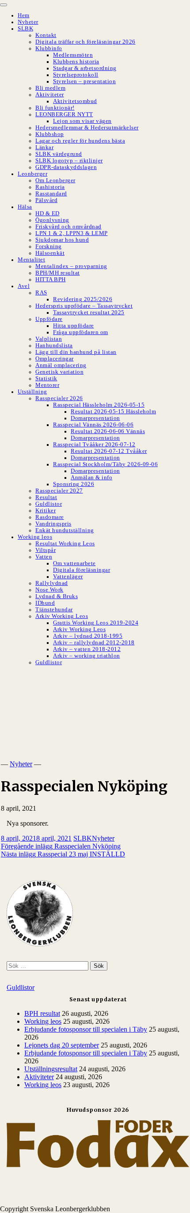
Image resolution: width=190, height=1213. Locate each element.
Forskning (48, 246)
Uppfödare (49, 319)
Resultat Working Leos (65, 543)
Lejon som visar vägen (82, 121)
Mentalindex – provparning (71, 266)
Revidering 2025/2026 (82, 299)
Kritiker (45, 510)
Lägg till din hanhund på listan (76, 352)
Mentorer (47, 385)
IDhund (45, 603)
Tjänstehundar (54, 609)
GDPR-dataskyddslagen (66, 167)
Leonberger (32, 174)
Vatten (43, 557)
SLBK (25, 29)
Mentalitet (31, 260)
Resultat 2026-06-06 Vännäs (108, 431)
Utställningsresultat (50, 1069)
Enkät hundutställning (64, 530)
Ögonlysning (52, 220)
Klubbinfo (48, 48)
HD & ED (47, 213)
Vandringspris (53, 524)
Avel (24, 286)
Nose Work (49, 590)
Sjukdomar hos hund (62, 240)
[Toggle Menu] (3, 5)
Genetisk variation (59, 372)
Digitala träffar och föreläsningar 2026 (85, 42)
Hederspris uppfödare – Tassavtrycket (84, 306)
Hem (24, 15)
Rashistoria (50, 187)
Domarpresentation (95, 418)
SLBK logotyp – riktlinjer (69, 161)
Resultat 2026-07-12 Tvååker (109, 451)
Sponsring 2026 (73, 484)
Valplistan (48, 339)
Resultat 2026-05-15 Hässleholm (113, 411)
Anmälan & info (91, 477)
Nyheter (28, 22)
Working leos (35, 537)
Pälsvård (46, 200)
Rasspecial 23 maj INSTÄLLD (63, 854)
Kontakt (46, 35)
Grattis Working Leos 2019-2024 (95, 623)
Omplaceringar (54, 359)
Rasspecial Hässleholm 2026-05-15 (98, 405)
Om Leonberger (55, 180)
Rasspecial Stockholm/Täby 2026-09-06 (105, 464)
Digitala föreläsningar (81, 570)
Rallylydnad (51, 583)
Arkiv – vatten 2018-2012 (87, 649)
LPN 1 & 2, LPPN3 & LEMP (71, 233)
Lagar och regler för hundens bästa (80, 141)
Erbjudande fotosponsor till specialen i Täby (85, 1029)
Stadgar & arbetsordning (85, 68)
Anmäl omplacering (61, 365)
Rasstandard (51, 194)
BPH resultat (42, 1013)
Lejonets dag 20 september (61, 1045)
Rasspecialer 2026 (59, 398)
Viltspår (45, 550)
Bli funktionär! (55, 108)
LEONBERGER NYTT (64, 114)
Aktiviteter (49, 95)
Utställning (32, 392)
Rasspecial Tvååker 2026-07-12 (94, 444)
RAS (41, 293)
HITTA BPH (50, 279)
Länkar (44, 147)
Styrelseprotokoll (76, 75)
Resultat (46, 497)
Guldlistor (48, 504)
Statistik (46, 378)
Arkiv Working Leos (61, 616)
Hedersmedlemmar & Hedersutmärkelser (87, 128)
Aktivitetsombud (75, 101)
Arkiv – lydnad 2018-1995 (87, 636)
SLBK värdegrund (58, 154)
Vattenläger (68, 576)
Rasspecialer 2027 (59, 491)
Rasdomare (49, 517)
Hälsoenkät (50, 253)
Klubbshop (49, 134)
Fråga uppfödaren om (80, 332)
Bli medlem (50, 88)
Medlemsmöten (73, 55)
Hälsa (25, 207)
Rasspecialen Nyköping (61, 846)
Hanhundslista (54, 345)
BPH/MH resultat (57, 273)
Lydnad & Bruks (56, 596)
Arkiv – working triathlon (86, 656)
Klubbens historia (76, 62)
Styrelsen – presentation (84, 81)
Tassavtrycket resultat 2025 (89, 312)
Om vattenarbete (74, 563)
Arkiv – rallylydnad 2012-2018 (94, 643)
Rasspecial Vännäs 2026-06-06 (93, 425)
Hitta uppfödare (73, 326)
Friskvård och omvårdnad (68, 227)
